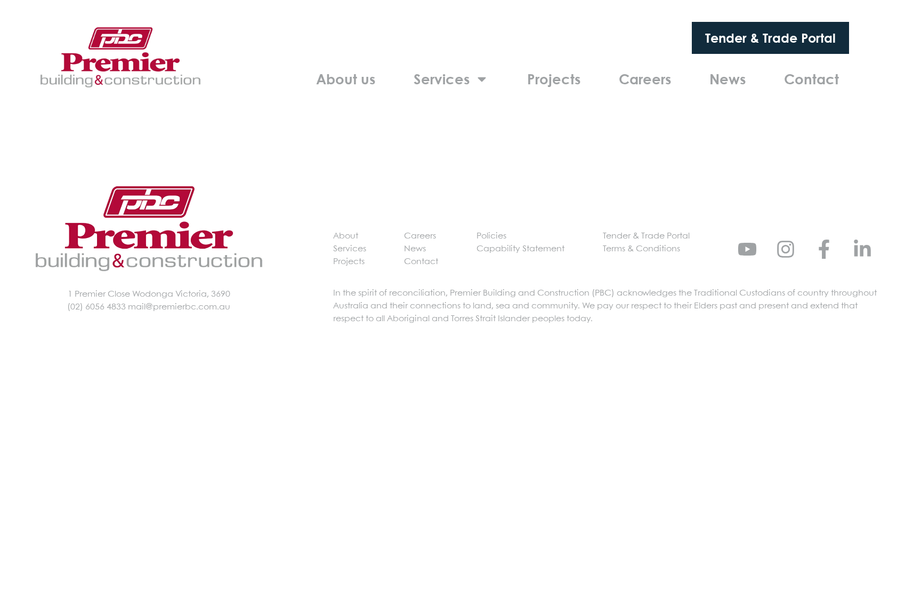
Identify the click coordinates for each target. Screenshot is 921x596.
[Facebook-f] (824, 249)
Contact (811, 79)
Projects (553, 79)
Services (442, 79)
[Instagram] (785, 249)
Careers (645, 79)
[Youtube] (747, 249)
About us (345, 79)
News (727, 79)
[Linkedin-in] (862, 249)
